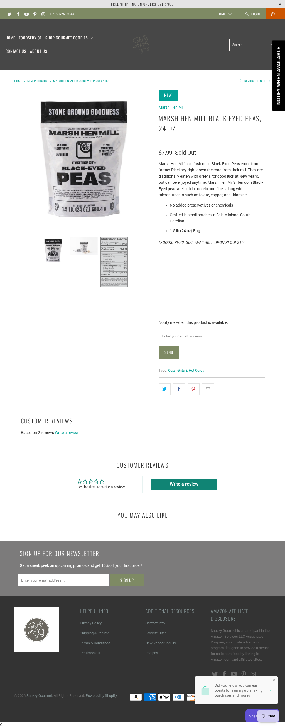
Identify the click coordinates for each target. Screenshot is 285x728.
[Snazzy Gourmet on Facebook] (17, 14)
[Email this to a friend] (208, 389)
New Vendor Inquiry (160, 643)
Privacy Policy (91, 623)
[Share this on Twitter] (165, 389)
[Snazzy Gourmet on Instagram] (43, 14)
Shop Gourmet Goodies (67, 38)
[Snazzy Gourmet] (141, 44)
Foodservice (30, 38)
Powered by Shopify (101, 696)
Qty (162, 253)
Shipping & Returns (95, 633)
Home (10, 38)
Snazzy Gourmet (39, 696)
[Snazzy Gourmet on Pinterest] (34, 14)
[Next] (147, 159)
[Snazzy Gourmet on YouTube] (26, 14)
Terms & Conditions (95, 643)
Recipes (151, 653)
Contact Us (16, 51)
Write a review (67, 432)
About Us (38, 51)
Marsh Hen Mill (171, 107)
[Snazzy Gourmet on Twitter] (9, 14)
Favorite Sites (156, 633)
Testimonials (90, 653)
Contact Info (155, 623)
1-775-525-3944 (62, 13)
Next (263, 81)
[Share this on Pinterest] (194, 389)
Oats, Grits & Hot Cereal (186, 370)
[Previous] (19, 159)
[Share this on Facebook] (179, 389)
